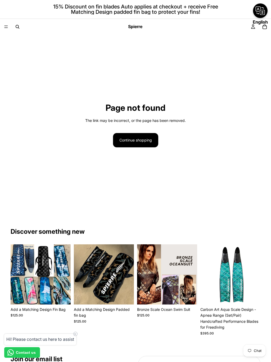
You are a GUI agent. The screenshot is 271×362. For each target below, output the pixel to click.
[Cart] (264, 27)
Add (193, 296)
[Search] (17, 27)
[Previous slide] (143, 274)
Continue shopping (135, 140)
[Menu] (6, 27)
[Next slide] (191, 274)
